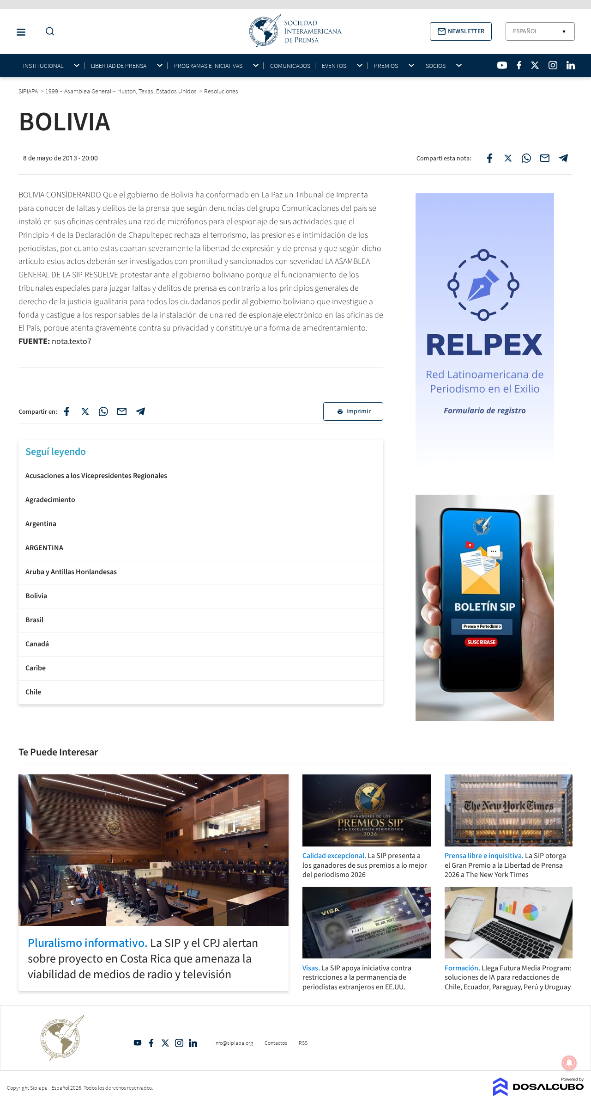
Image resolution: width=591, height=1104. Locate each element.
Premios (386, 66)
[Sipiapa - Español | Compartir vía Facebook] (489, 158)
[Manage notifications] (569, 1062)
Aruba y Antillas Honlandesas (71, 572)
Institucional (43, 66)
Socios (436, 66)
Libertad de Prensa (118, 66)
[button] (461, 31)
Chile (33, 692)
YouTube (137, 1043)
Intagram (179, 1043)
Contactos (276, 1042)
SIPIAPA (28, 91)
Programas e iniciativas (208, 66)
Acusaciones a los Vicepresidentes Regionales (96, 476)
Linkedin (193, 1043)
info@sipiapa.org (233, 1042)
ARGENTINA (44, 548)
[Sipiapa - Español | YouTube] (502, 65)
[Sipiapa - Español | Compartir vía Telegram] (563, 158)
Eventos (334, 66)
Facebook (151, 1043)
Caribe (35, 668)
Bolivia (36, 596)
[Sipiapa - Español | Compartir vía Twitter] (508, 158)
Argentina (40, 524)
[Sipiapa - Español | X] (535, 65)
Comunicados (290, 65)
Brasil (34, 620)
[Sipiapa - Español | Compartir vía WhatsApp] (526, 158)
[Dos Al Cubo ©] (538, 1093)
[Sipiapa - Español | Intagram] (553, 65)
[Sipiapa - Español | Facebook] (519, 65)
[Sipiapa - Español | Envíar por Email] (545, 158)
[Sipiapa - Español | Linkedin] (571, 65)
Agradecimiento (50, 500)
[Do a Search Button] (47, 32)
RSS (303, 1042)
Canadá (37, 644)
